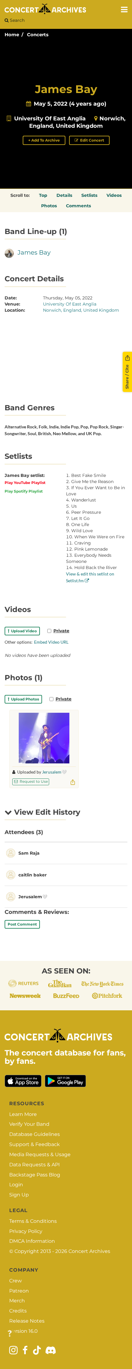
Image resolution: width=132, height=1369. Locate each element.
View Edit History (46, 812)
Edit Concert (91, 140)
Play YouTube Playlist (25, 482)
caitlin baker (32, 875)
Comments (78, 206)
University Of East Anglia (50, 118)
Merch (17, 1301)
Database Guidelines (34, 1134)
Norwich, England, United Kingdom (81, 310)
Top (43, 195)
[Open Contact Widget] (10, 1334)
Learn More (23, 1114)
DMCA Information (32, 1241)
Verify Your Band (29, 1124)
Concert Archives (89, 1251)
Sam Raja (29, 853)
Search (17, 20)
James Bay (34, 252)
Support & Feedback (34, 1144)
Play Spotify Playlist (24, 491)
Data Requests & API (34, 1165)
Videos (114, 195)
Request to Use (33, 781)
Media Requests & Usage (40, 1154)
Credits (18, 1311)
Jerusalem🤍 (54, 771)
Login (16, 1185)
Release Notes (27, 1321)
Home (12, 34)
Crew (15, 1281)
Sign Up (19, 1195)
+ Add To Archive (44, 140)
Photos (49, 206)
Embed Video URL (51, 642)
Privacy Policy (25, 1231)
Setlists (89, 195)
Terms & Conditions (33, 1221)
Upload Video (23, 631)
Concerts (38, 34)
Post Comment (22, 924)
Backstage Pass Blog (34, 1175)
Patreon (19, 1291)
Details (64, 195)
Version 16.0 (23, 1331)
